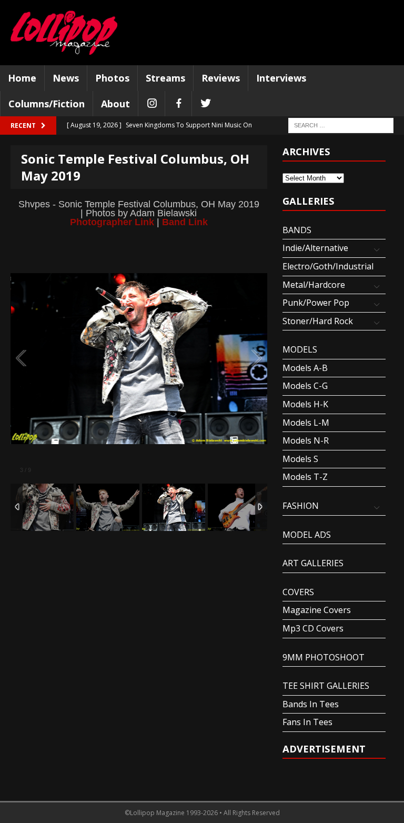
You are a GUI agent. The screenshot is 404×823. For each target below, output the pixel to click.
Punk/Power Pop (315, 302)
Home (22, 78)
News (66, 78)
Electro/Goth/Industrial (327, 266)
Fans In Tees (307, 722)
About (115, 103)
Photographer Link (112, 221)
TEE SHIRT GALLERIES (325, 685)
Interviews (281, 78)
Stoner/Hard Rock (317, 321)
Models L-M (305, 422)
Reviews (220, 78)
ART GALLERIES (313, 563)
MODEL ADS (306, 534)
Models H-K (305, 404)
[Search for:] (340, 125)
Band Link (185, 221)
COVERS (298, 592)
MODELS (299, 349)
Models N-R (305, 440)
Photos (112, 78)
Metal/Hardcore (313, 284)
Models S (300, 459)
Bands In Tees (310, 704)
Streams (165, 78)
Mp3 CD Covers (313, 628)
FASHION (300, 505)
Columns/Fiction (46, 103)
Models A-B (305, 368)
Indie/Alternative (315, 248)
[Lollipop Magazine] (64, 32)
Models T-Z (305, 477)
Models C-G (305, 386)
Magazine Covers (316, 610)
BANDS (296, 230)
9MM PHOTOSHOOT (323, 657)
